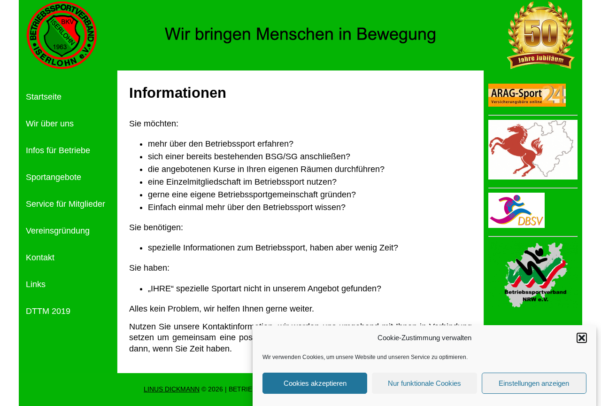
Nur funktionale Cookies (424, 383)
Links (36, 284)
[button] (581, 338)
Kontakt (40, 257)
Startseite (44, 97)
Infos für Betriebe (58, 150)
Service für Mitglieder (65, 204)
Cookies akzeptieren (315, 383)
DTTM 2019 (48, 311)
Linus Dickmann (172, 389)
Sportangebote (53, 177)
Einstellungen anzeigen (534, 383)
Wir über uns (50, 123)
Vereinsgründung (58, 230)
